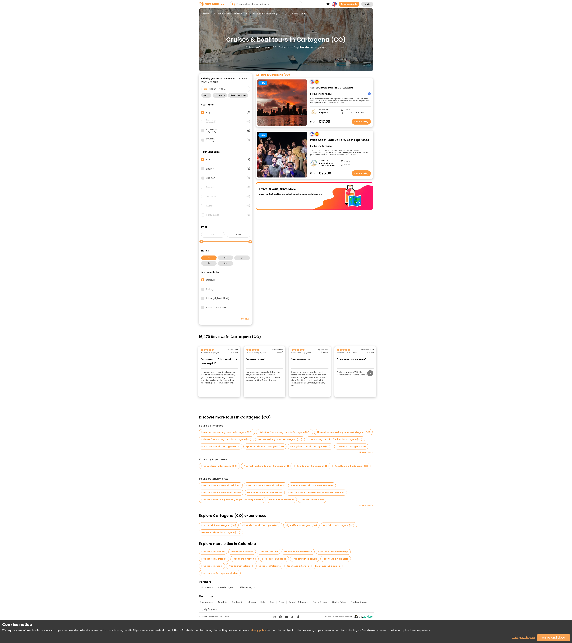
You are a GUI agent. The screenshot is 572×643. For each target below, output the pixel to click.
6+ (225, 263)
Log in (367, 4)
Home (206, 13)
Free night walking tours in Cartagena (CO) (267, 466)
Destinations (206, 602)
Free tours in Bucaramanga (333, 551)
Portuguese (228, 214)
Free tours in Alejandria (335, 558)
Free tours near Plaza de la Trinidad (220, 485)
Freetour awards (359, 602)
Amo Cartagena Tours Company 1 (327, 164)
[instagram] (274, 617)
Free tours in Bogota (242, 551)
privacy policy (258, 630)
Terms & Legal (320, 602)
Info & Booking (361, 121)
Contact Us (238, 602)
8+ (242, 257)
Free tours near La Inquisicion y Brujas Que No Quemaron (232, 499)
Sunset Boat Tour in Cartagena (331, 87)
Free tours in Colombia (230, 13)
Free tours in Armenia (244, 558)
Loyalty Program (208, 609)
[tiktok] (298, 617)
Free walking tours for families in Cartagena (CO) (335, 439)
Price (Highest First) (217, 298)
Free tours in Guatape (274, 558)
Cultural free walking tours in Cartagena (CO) (226, 439)
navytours (323, 112)
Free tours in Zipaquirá (327, 565)
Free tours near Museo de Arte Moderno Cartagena (316, 492)
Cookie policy (339, 602)
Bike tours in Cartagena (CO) (313, 466)
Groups (252, 602)
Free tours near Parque (281, 499)
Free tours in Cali (268, 551)
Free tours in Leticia (239, 565)
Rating (209, 289)
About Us (222, 602)
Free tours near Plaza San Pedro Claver (312, 485)
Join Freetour (207, 587)
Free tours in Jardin (211, 565)
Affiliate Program (247, 587)
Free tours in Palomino (268, 565)
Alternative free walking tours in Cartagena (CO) (343, 432)
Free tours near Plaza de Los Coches (221, 492)
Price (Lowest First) (217, 307)
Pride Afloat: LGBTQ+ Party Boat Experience (339, 140)
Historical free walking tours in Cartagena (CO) (284, 432)
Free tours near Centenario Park (264, 492)
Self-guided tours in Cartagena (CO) (310, 446)
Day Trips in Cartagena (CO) (338, 525)
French (228, 187)
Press (281, 602)
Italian (228, 205)
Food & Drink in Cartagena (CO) (218, 525)
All (209, 257)
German (228, 196)
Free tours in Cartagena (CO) (266, 13)
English (228, 168)
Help (263, 602)
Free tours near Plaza (312, 499)
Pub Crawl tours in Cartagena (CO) (220, 446)
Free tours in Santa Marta (298, 551)
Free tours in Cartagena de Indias (219, 573)
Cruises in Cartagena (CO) (351, 446)
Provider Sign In (226, 587)
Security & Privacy (298, 602)
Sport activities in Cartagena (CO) (265, 446)
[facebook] (280, 617)
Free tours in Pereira (298, 565)
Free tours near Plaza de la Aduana (265, 485)
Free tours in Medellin (213, 551)
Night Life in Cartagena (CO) (301, 525)
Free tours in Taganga (305, 558)
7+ (209, 263)
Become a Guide (349, 4)
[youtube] (286, 617)
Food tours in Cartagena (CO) (351, 466)
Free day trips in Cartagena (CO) (219, 466)
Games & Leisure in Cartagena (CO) (220, 532)
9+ (225, 257)
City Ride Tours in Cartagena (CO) (261, 525)
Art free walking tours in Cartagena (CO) (280, 439)
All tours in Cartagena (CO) (273, 75)
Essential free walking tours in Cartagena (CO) (226, 432)
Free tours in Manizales (214, 558)
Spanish (228, 178)
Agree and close (553, 638)
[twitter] (292, 617)
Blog (272, 602)
